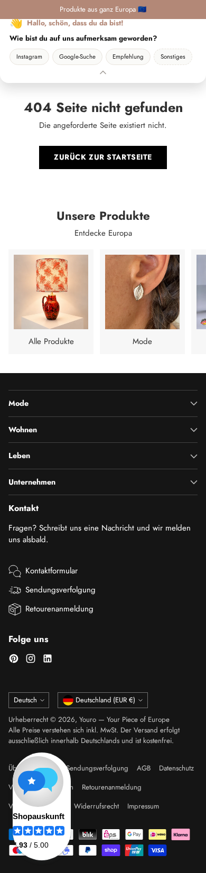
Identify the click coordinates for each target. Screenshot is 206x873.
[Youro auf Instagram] (30, 660)
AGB (144, 768)
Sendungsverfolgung (60, 590)
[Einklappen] (103, 72)
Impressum (143, 806)
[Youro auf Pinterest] (13, 660)
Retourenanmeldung (59, 609)
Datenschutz (176, 768)
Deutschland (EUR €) (105, 700)
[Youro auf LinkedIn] (47, 660)
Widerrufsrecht (96, 806)
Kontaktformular (51, 571)
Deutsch (25, 700)
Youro (87, 719)
